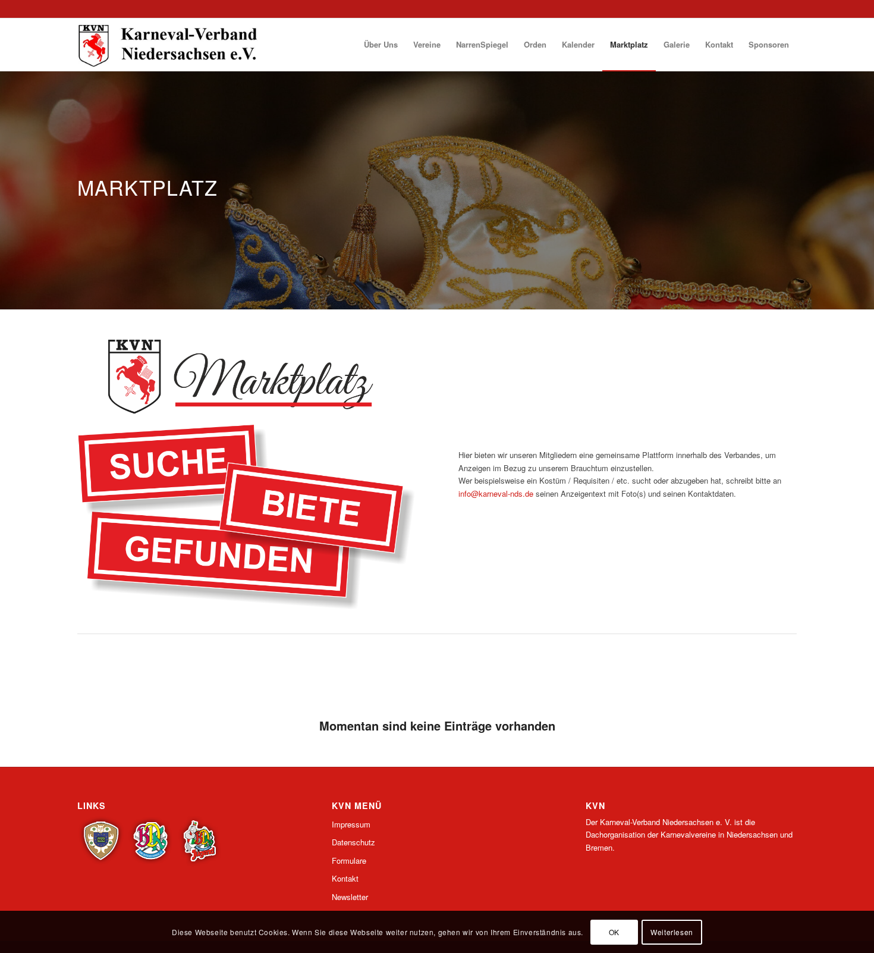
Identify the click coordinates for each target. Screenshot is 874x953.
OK (614, 932)
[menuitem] (380, 44)
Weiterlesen (671, 932)
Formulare (349, 860)
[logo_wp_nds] (169, 44)
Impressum (351, 824)
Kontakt (345, 878)
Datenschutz (353, 842)
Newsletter (350, 896)
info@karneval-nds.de (495, 493)
